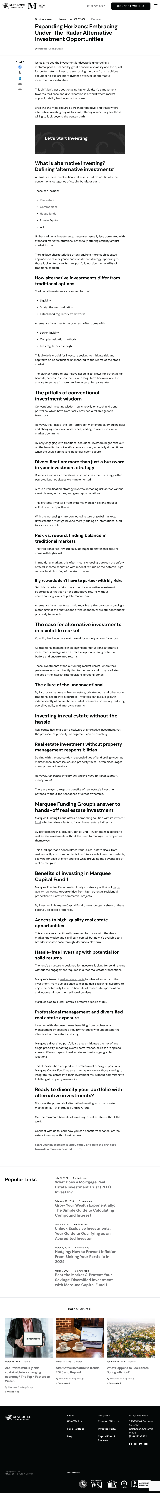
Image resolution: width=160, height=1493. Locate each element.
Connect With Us (130, 6)
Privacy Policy (73, 1472)
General (96, 19)
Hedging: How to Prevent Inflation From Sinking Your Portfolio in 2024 (85, 1256)
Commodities (49, 207)
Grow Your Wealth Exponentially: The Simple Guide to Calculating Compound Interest (85, 1210)
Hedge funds (48, 214)
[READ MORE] (29, 1338)
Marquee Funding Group (50, 48)
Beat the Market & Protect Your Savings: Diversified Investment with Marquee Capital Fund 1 (84, 1279)
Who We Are (74, 1421)
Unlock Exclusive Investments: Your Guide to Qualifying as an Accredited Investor (83, 1233)
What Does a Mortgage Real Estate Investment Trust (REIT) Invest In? (83, 1187)
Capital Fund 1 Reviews (106, 1438)
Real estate (47, 200)
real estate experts (72, 979)
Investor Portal (107, 1429)
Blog (69, 1436)
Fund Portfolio (75, 1429)
